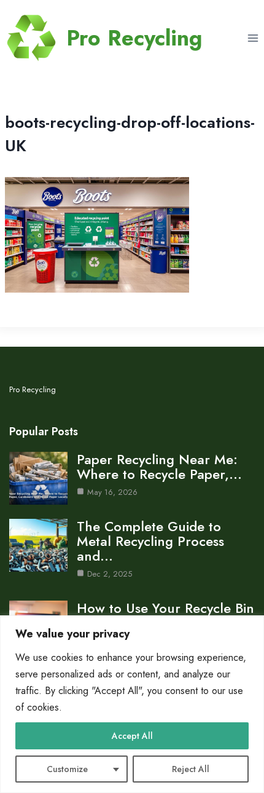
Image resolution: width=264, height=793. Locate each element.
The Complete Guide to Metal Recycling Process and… (150, 541)
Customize (67, 769)
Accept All (132, 736)
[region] (132, 704)
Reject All (190, 769)
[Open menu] (252, 37)
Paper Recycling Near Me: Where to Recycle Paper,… (159, 466)
